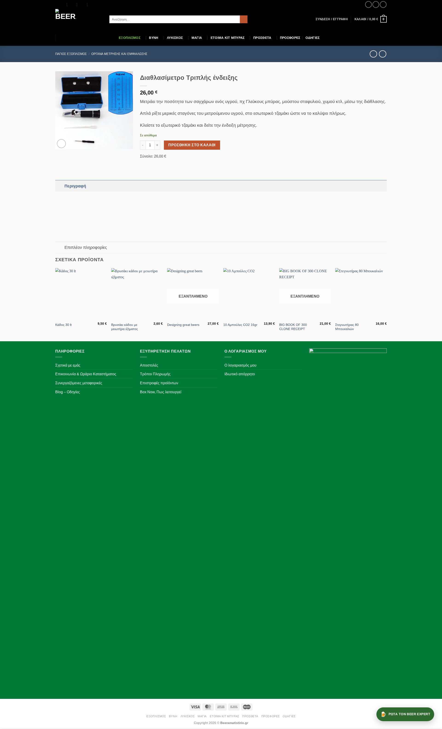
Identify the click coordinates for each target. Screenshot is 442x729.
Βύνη (153, 38)
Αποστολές (149, 365)
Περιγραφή (75, 186)
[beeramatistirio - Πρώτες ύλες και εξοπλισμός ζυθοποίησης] (78, 19)
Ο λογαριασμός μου (240, 365)
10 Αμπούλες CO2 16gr (240, 325)
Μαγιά (197, 38)
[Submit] (243, 19)
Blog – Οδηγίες (67, 392)
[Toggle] (59, 186)
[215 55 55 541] (92, 5)
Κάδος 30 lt (63, 325)
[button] (332, 19)
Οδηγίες (312, 38)
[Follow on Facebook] (368, 4)
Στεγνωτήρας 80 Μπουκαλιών (347, 327)
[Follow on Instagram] (375, 4)
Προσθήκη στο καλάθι (191, 145)
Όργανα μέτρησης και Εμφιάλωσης (119, 54)
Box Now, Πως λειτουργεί (160, 392)
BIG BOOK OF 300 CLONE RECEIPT (293, 327)
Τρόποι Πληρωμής (155, 374)
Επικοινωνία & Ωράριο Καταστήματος (85, 374)
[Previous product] (382, 53)
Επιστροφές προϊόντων (159, 383)
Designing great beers (183, 325)
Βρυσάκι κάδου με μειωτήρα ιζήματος (124, 327)
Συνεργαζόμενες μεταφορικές (78, 383)
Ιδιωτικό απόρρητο (239, 374)
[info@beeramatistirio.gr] (72, 5)
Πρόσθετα (262, 38)
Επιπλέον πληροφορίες (85, 247)
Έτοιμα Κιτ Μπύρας (228, 38)
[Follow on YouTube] (383, 4)
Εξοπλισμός (129, 38)
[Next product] (373, 53)
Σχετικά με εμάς (67, 365)
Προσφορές (290, 38)
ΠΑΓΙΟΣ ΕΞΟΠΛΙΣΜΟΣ (71, 54)
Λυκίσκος (175, 38)
